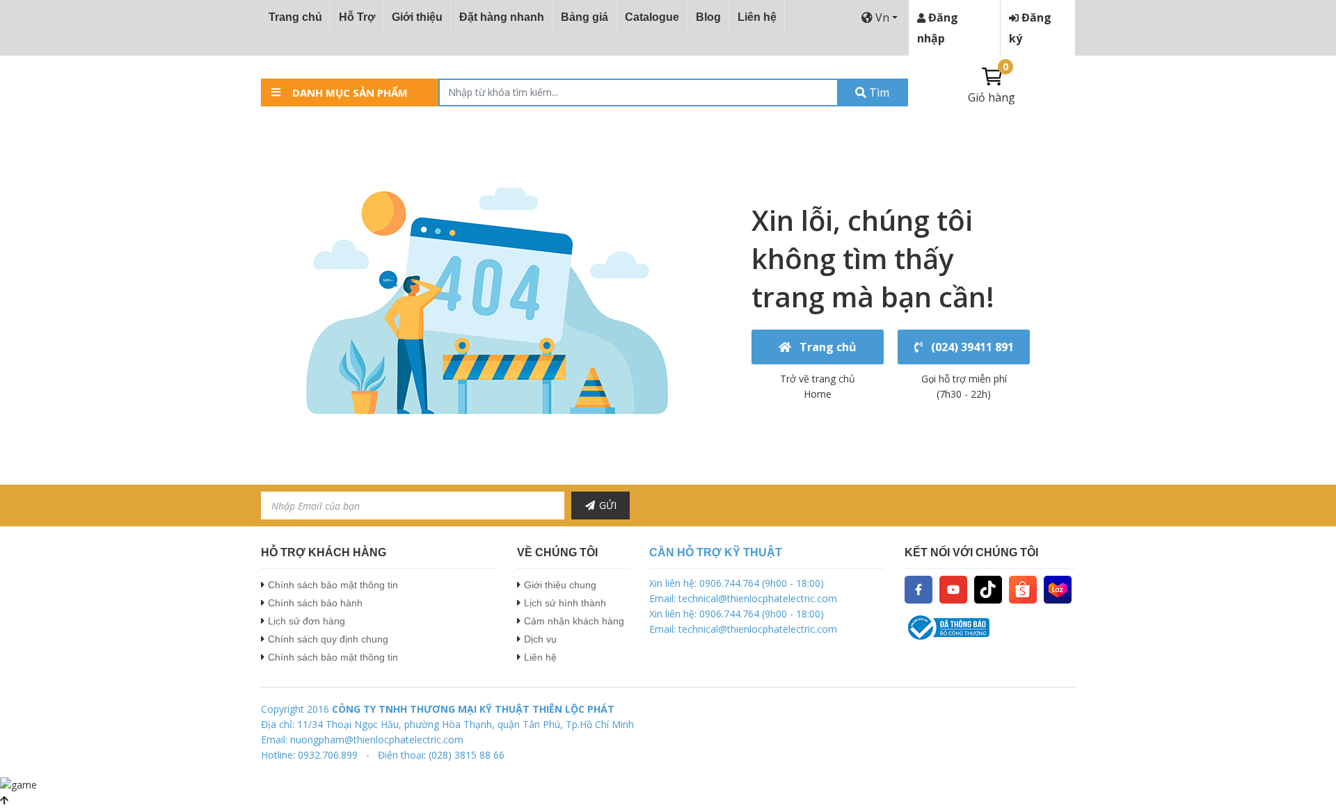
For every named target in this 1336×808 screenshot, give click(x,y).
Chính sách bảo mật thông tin (333, 584)
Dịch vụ (540, 639)
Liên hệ (757, 17)
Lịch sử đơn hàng (306, 621)
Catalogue (652, 17)
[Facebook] (918, 588)
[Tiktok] (988, 588)
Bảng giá (584, 17)
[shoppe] (1023, 588)
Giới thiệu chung (560, 584)
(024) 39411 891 (969, 347)
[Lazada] (1058, 588)
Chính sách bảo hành (315, 602)
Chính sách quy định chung (328, 639)
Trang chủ (295, 17)
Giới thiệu (417, 17)
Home (818, 394)
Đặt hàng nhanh (501, 17)
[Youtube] (953, 588)
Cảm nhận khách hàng (574, 621)
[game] (18, 784)
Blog (708, 17)
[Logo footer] (990, 628)
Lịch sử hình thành (565, 602)
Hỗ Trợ (357, 17)
